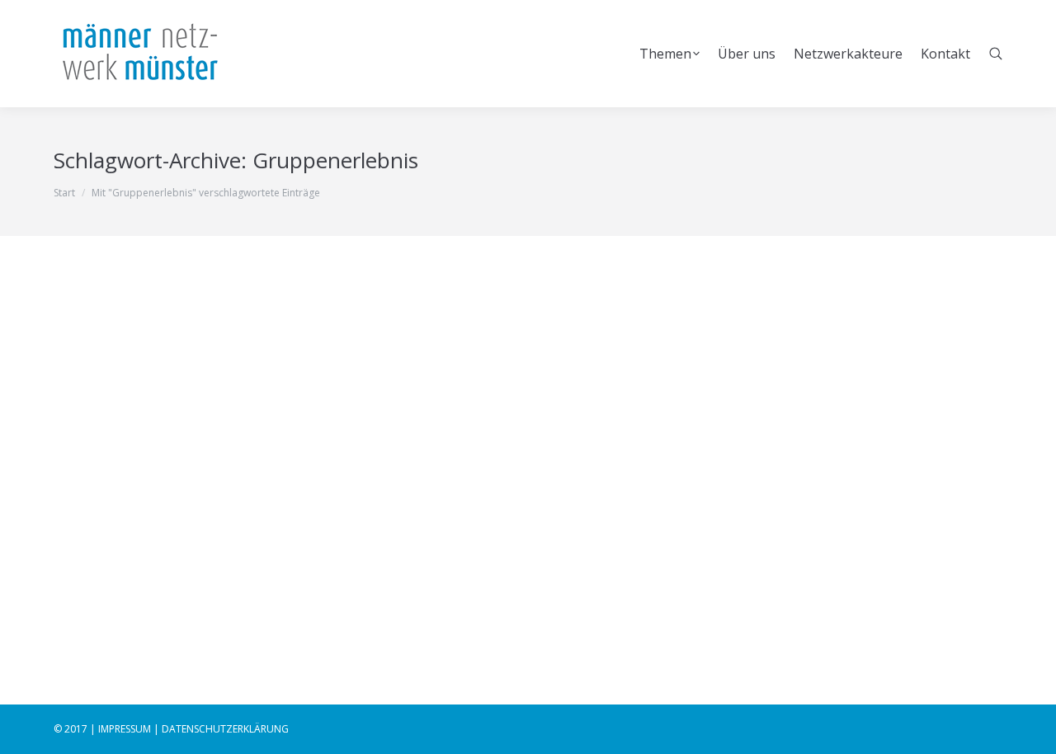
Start (64, 193)
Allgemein (97, 548)
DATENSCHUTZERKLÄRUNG (225, 729)
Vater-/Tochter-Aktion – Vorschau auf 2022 (241, 519)
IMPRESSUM (124, 729)
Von (176, 548)
